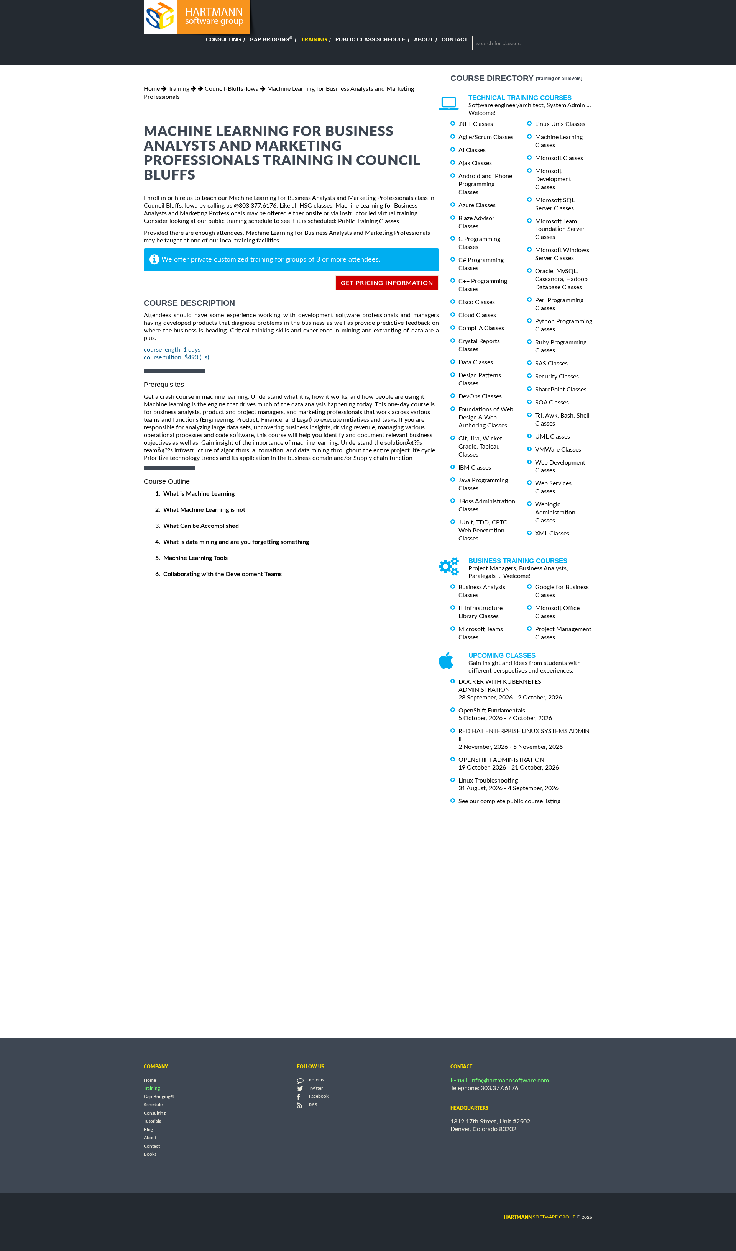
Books (150, 1154)
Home (152, 89)
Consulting (223, 39)
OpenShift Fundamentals (491, 710)
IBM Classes (474, 467)
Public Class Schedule (370, 39)
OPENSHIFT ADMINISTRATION (501, 760)
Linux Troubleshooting (488, 781)
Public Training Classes (368, 221)
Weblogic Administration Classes (555, 512)
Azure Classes (477, 205)
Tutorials (152, 1121)
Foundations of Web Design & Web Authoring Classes (485, 417)
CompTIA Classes (481, 328)
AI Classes (472, 150)
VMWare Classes (558, 450)
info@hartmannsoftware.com (509, 1080)
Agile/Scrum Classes (485, 137)
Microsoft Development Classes (553, 179)
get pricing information (387, 283)
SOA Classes (552, 403)
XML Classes (552, 534)
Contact (455, 39)
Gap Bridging (271, 39)
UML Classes (552, 437)
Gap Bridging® (159, 1096)
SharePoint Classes (560, 389)
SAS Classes (551, 363)
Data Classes (475, 362)
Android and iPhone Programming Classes (485, 184)
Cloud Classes (477, 315)
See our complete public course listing (509, 801)
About (423, 39)
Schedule (153, 1105)
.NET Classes (475, 124)
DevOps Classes (480, 396)
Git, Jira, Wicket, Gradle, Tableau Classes (481, 447)
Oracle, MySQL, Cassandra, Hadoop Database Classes (561, 279)
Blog (148, 1129)
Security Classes (557, 376)
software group (539, 1217)
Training (314, 39)
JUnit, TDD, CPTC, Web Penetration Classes (483, 530)
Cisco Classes (476, 302)
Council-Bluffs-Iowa (232, 89)
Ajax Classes (475, 163)
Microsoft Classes (559, 158)
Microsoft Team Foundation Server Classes (560, 229)
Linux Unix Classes (560, 124)
